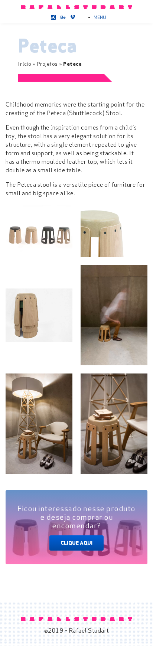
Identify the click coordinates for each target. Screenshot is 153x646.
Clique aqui (76, 542)
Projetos (47, 64)
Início (24, 64)
